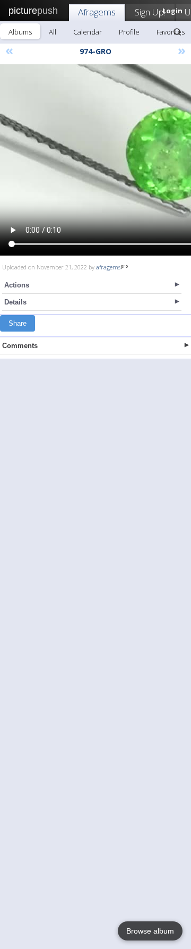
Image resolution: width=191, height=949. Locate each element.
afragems (108, 267)
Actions (16, 285)
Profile (129, 32)
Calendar (87, 32)
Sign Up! (150, 12)
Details (15, 302)
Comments (20, 346)
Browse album (150, 931)
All (52, 32)
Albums (20, 32)
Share (17, 323)
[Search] (177, 31)
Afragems (97, 12)
